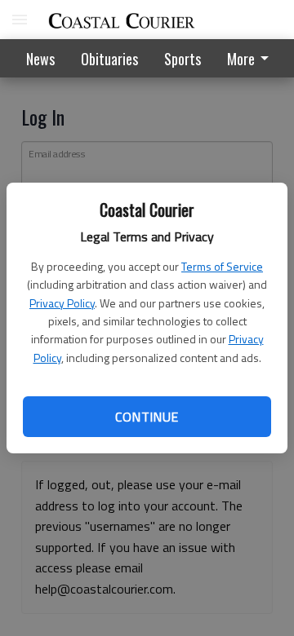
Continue (146, 416)
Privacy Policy (62, 302)
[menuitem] (252, 58)
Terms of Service (222, 266)
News (40, 58)
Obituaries (109, 58)
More (241, 58)
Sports (182, 58)
